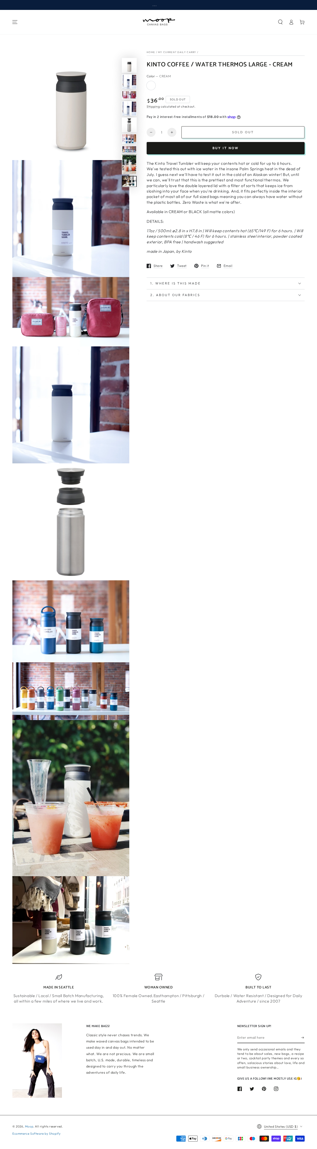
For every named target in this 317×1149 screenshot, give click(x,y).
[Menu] (14, 22)
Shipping (153, 106)
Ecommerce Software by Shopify (36, 1133)
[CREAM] (151, 85)
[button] (280, 22)
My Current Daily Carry (177, 52)
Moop (29, 1126)
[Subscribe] (303, 1037)
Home (151, 52)
